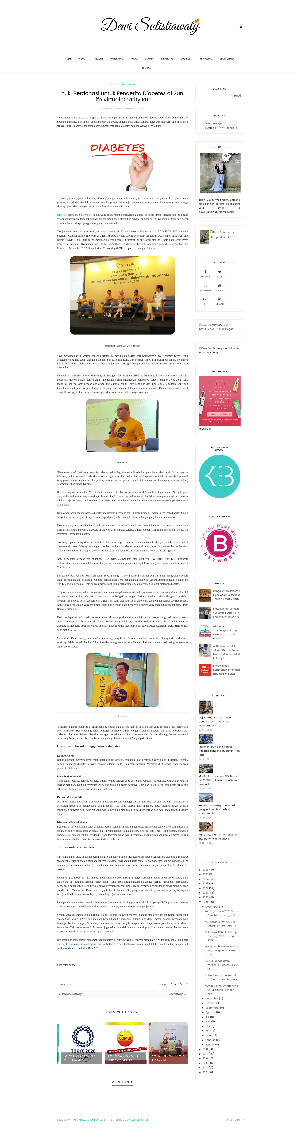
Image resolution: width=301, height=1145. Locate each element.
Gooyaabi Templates (135, 1120)
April (208, 1030)
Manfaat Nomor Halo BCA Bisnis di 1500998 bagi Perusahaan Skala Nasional (219, 780)
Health (99, 58)
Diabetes (62, 214)
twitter (219, 277)
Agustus (210, 1012)
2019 (205, 902)
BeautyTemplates (91, 1120)
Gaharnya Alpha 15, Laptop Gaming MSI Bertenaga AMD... (221, 936)
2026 (206, 870)
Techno (146, 67)
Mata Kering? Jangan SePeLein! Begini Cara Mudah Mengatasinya (226, 612)
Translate (231, 128)
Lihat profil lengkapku (222, 237)
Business (186, 58)
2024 (206, 879)
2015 (205, 1063)
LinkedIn (220, 304)
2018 (205, 1049)
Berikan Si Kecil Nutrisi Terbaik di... (165, 1058)
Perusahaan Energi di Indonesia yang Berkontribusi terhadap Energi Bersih (217, 809)
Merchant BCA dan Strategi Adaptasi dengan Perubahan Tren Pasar (219, 751)
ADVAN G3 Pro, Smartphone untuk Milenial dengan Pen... (221, 990)
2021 (205, 892)
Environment (228, 58)
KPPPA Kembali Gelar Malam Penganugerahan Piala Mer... (222, 950)
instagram (205, 290)
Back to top (234, 1120)
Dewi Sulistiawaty (223, 232)
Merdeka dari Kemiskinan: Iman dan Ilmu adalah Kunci (226, 669)
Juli (207, 1017)
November (212, 998)
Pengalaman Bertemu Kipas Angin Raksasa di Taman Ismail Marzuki (226, 595)
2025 (205, 874)
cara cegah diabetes (122, 84)
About (83, 58)
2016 (205, 1058)
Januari (210, 1044)
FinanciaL (167, 58)
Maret (209, 1035)
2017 (205, 1054)
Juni (208, 1021)
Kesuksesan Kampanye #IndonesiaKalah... (120, 1058)
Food (134, 58)
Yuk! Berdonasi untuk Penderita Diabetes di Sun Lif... (222, 965)
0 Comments (64, 984)
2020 (206, 897)
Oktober (210, 1003)
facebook (205, 277)
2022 (205, 888)
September (212, 1007)
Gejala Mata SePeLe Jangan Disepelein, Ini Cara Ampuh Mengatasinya (215, 721)
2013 (205, 1072)
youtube (219, 290)
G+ (205, 304)
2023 (205, 883)
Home (68, 58)
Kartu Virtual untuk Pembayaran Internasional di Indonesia (218, 836)
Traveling (206, 58)
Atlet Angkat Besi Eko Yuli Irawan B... (76, 1058)
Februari (210, 1040)
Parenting (117, 58)
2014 (205, 1067)
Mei (208, 1026)
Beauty (149, 58)
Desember (212, 906)
